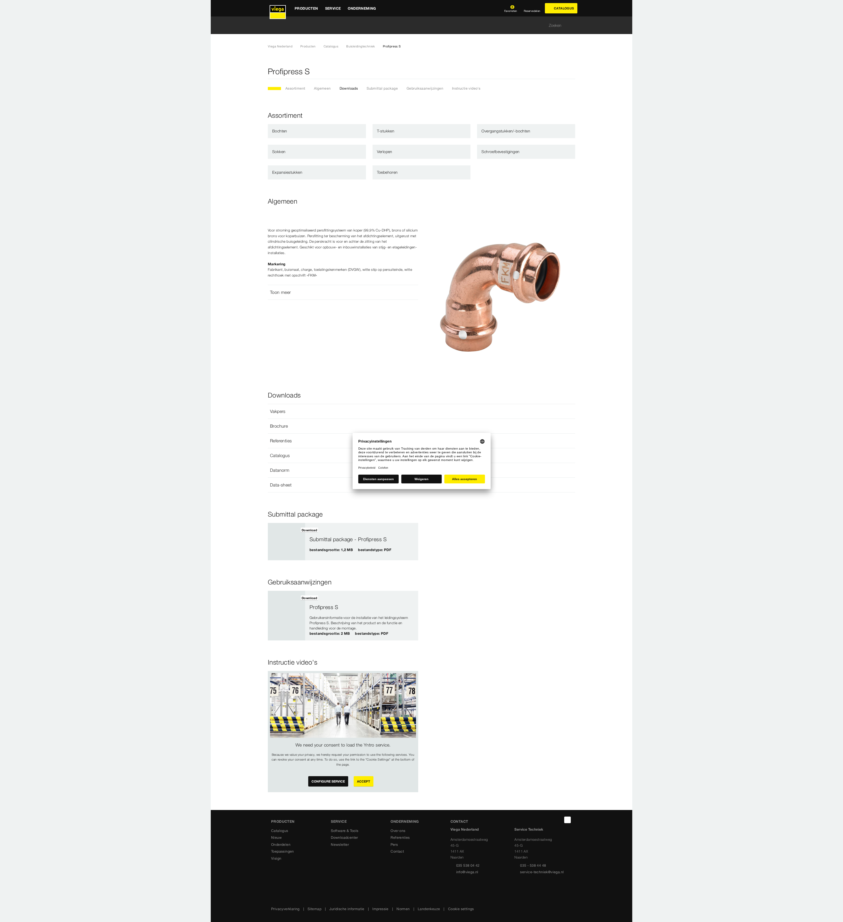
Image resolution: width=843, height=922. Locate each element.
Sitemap (314, 909)
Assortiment (295, 88)
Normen (403, 909)
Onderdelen (280, 844)
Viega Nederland (280, 46)
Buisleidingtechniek (360, 46)
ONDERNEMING (405, 821)
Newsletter (340, 844)
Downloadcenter (344, 837)
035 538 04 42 (468, 865)
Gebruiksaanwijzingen (425, 88)
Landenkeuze (429, 909)
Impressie (380, 909)
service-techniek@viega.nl (542, 872)
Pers (394, 844)
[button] (343, 292)
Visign (276, 858)
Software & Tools (344, 830)
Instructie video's (466, 88)
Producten (308, 46)
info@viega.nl (467, 872)
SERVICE (339, 821)
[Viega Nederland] (278, 8)
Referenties (400, 837)
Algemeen (322, 88)
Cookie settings (461, 909)
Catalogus (331, 46)
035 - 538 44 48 (533, 865)
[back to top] (567, 820)
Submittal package (382, 88)
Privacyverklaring (285, 909)
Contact (397, 851)
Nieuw (276, 837)
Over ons (398, 830)
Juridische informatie (346, 909)
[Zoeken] (572, 25)
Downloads (349, 88)
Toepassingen (282, 851)
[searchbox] (418, 25)
